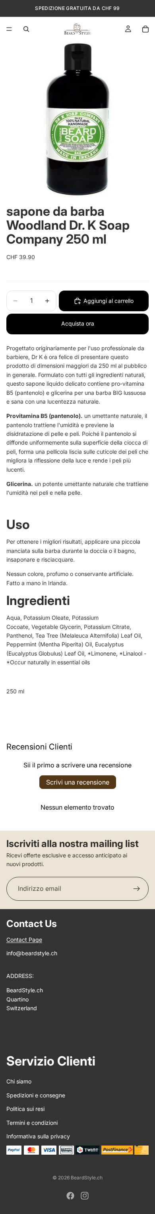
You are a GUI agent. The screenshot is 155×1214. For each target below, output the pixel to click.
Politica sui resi (25, 1108)
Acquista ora (77, 323)
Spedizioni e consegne (35, 1095)
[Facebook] (70, 1195)
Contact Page (24, 939)
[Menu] (9, 29)
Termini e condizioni (32, 1122)
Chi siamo (18, 1081)
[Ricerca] (26, 29)
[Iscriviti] (136, 888)
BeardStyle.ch (87, 1178)
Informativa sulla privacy (38, 1136)
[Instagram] (84, 1195)
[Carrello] (145, 29)
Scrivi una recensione (77, 782)
